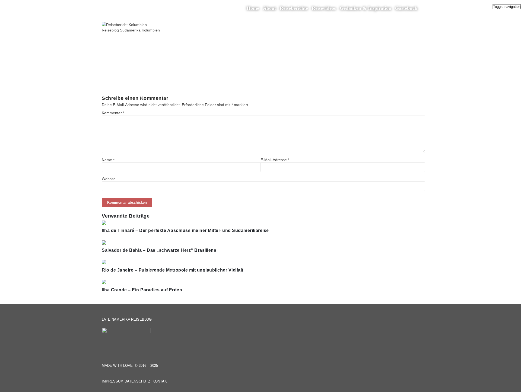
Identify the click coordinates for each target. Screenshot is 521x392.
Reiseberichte (294, 8)
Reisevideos (324, 8)
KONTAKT (161, 381)
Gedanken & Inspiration (365, 8)
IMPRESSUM (112, 381)
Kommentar (113, 113)
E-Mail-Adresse (274, 160)
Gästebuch (406, 8)
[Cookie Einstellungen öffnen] (11, 385)
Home (253, 8)
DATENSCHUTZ (137, 381)
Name (108, 160)
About (269, 8)
